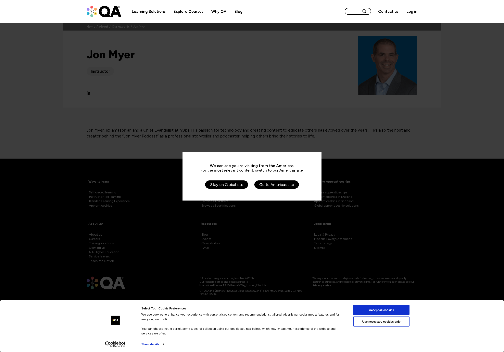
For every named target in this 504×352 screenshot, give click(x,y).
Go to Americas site (276, 184)
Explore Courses (188, 11)
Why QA (218, 11)
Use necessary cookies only (381, 321)
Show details (150, 344)
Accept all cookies (381, 310)
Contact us (388, 11)
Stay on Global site (226, 184)
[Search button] (364, 11)
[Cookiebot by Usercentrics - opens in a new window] (115, 344)
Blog (238, 11)
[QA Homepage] (104, 11)
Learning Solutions (149, 11)
